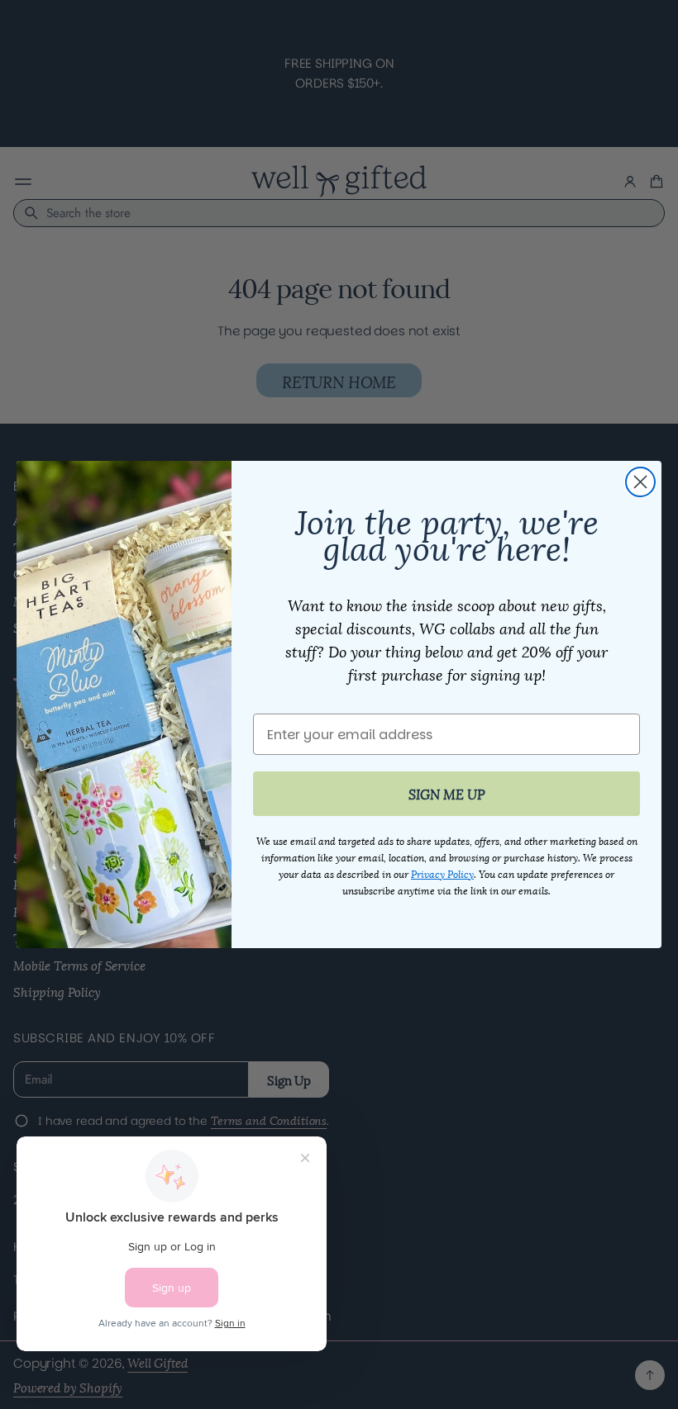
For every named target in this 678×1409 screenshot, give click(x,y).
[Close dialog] (640, 481)
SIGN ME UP (446, 793)
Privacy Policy (442, 873)
